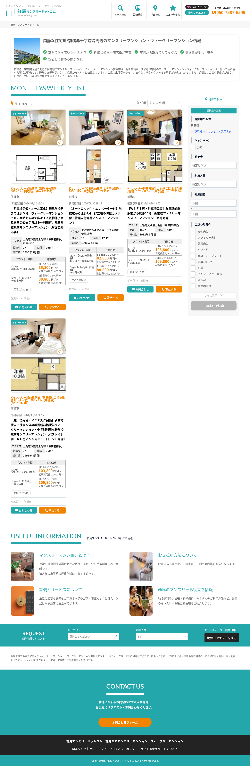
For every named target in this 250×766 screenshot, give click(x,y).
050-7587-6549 (230, 12)
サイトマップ (98, 748)
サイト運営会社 (150, 748)
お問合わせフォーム (125, 722)
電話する (54, 307)
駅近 (200, 268)
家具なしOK (205, 262)
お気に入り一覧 (198, 6)
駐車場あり (204, 286)
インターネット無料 (210, 274)
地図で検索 (215, 99)
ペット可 (203, 249)
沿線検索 (138, 14)
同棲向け (203, 243)
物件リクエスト (197, 12)
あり (200, 147)
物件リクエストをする (222, 638)
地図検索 (155, 14)
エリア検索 (120, 14)
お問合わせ (25, 307)
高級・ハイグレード (210, 256)
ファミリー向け (207, 237)
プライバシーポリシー (124, 748)
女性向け (203, 231)
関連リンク (79, 748)
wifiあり (203, 280)
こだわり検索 (173, 14)
